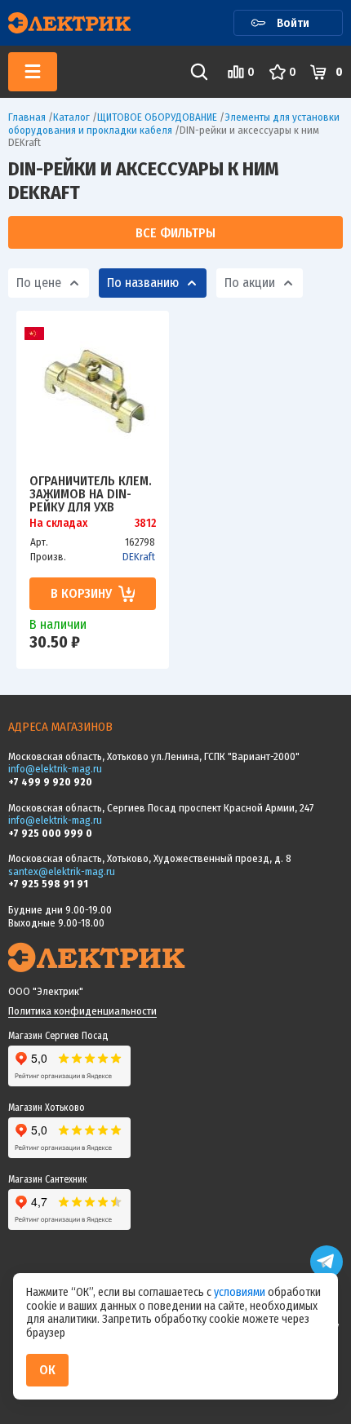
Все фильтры (175, 233)
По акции (249, 282)
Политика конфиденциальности (82, 1011)
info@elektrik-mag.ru (55, 769)
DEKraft (138, 557)
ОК (47, 1370)
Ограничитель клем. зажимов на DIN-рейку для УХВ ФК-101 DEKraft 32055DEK (90, 493)
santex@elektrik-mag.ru (61, 871)
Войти (293, 22)
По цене (38, 282)
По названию (143, 282)
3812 (145, 523)
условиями (241, 1292)
